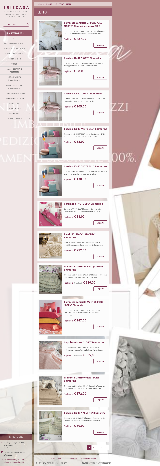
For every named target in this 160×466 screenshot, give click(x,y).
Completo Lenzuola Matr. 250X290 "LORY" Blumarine (83, 303)
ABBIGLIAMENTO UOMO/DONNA (14, 78)
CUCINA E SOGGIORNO (14, 54)
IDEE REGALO (14, 113)
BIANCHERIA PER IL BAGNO (14, 49)
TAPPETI (14, 64)
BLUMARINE (59, 4)
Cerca (28, 24)
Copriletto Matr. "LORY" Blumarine (84, 342)
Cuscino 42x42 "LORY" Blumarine (83, 58)
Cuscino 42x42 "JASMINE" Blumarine (85, 412)
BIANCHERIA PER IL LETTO (14, 44)
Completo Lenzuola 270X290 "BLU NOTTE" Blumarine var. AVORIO (83, 24)
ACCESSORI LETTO (14, 59)
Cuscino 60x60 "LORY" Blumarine (83, 93)
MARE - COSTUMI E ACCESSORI (14, 70)
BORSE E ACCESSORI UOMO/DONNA (14, 86)
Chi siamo (62, 458)
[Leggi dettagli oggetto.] (50, 36)
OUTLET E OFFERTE (14, 118)
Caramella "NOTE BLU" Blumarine (83, 203)
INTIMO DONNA (14, 108)
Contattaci (73, 458)
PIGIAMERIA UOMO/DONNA (14, 93)
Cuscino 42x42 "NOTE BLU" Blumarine (85, 128)
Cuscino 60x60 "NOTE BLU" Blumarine (85, 166)
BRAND (14, 39)
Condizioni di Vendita (88, 458)
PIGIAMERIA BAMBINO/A (14, 98)
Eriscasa (40, 4)
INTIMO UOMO (14, 103)
